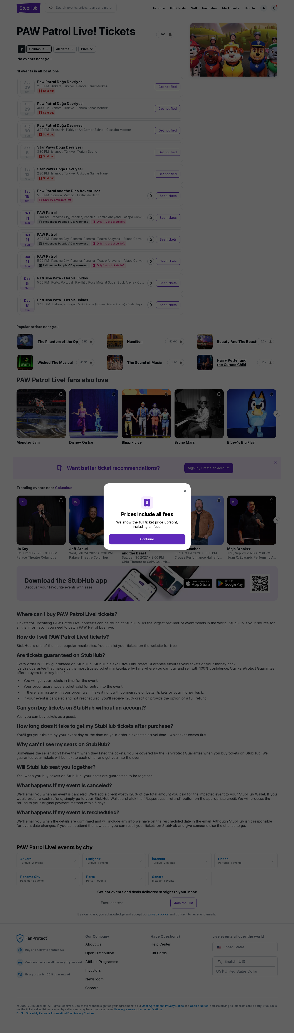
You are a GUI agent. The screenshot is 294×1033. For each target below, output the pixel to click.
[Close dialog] (185, 491)
